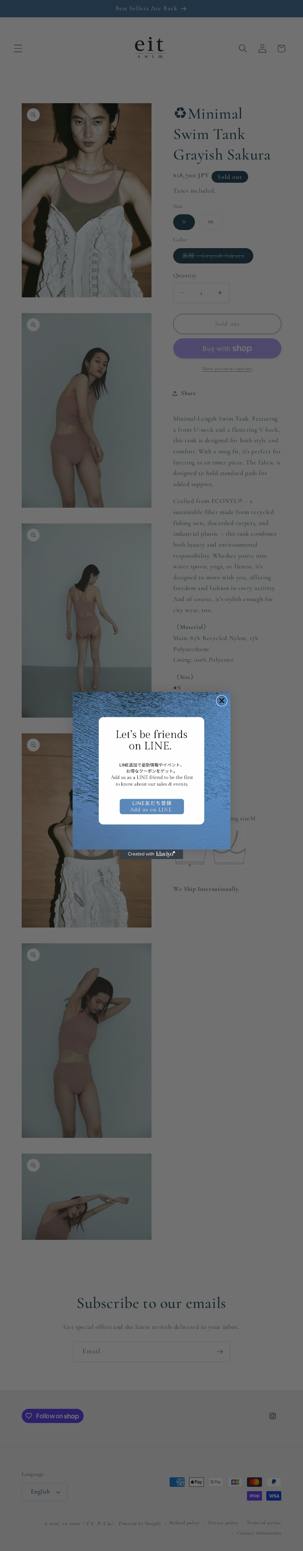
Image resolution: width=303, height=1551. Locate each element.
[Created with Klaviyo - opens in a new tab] (151, 854)
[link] (151, 771)
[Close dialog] (221, 700)
